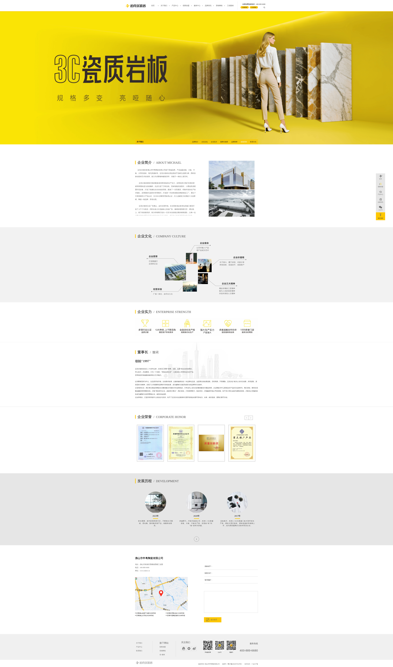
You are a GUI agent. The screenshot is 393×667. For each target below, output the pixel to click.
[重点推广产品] (241, 443)
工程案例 (230, 5)
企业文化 (205, 142)
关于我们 (164, 5)
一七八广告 (254, 664)
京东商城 (253, 7)
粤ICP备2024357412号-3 (235, 664)
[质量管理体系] (180, 443)
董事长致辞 (224, 142)
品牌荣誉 (234, 142)
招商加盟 (186, 5)
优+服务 (162, 654)
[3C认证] (150, 443)
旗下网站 (164, 643)
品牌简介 (195, 142)
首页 (153, 5)
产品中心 (175, 5)
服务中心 (197, 5)
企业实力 (214, 142)
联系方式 (253, 142)
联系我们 (139, 651)
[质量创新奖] (211, 443)
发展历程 (244, 142)
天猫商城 (244, 7)
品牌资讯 (208, 5)
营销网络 (219, 5)
